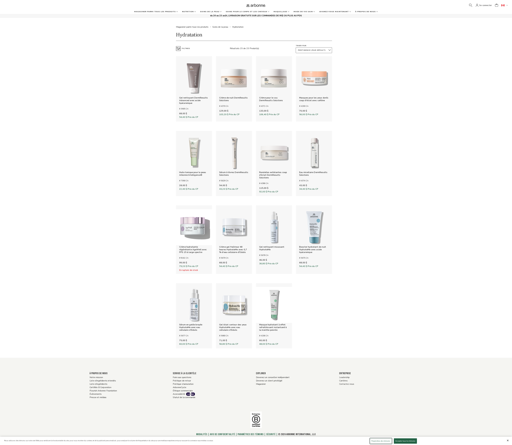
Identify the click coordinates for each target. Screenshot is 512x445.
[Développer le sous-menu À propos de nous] (377, 11)
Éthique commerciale (183, 390)
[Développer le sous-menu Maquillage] (288, 11)
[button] (470, 5)
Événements (96, 394)
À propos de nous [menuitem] (365, 12)
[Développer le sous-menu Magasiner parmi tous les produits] (177, 11)
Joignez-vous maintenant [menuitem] (334, 12)
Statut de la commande (184, 397)
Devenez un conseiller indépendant (272, 377)
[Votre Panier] (496, 5)
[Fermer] (508, 440)
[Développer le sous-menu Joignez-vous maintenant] (350, 11)
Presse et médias (98, 397)
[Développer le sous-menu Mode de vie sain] (314, 11)
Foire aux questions (182, 377)
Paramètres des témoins (251, 434)
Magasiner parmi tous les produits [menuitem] (155, 12)
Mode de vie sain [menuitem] (303, 12)
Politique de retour (182, 380)
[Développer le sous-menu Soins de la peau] (220, 11)
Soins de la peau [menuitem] (209, 12)
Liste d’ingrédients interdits (103, 380)
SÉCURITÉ (271, 434)
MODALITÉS (201, 434)
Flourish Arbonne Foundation (103, 390)
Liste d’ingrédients (98, 384)
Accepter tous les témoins (405, 441)
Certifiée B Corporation (100, 387)
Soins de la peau (220, 26)
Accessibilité (179, 394)
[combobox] (314, 50)
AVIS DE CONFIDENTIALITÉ (222, 434)
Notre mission (96, 377)
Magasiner (261, 384)
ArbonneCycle (179, 387)
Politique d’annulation (183, 384)
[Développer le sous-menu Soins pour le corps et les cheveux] (268, 11)
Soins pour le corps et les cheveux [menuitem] (246, 12)
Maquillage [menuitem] (280, 12)
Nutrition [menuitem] (188, 12)
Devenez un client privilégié (269, 380)
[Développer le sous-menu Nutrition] (195, 11)
